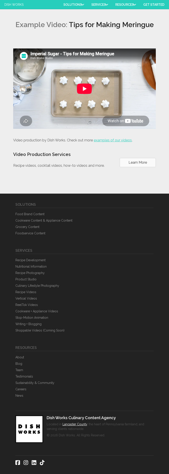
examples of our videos (113, 140)
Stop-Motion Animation (31, 317)
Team (19, 370)
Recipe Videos (25, 292)
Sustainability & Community (34, 383)
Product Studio (26, 279)
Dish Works (14, 4)
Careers (20, 389)
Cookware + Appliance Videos (36, 311)
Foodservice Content (30, 233)
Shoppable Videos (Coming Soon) (39, 330)
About (19, 357)
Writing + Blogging (28, 324)
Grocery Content (27, 227)
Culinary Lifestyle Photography (37, 285)
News (19, 395)
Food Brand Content (29, 214)
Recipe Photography (30, 273)
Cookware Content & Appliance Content (43, 220)
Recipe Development (30, 260)
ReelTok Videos (26, 305)
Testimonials (24, 376)
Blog (18, 363)
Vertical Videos (26, 298)
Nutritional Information (31, 266)
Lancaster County (74, 424)
